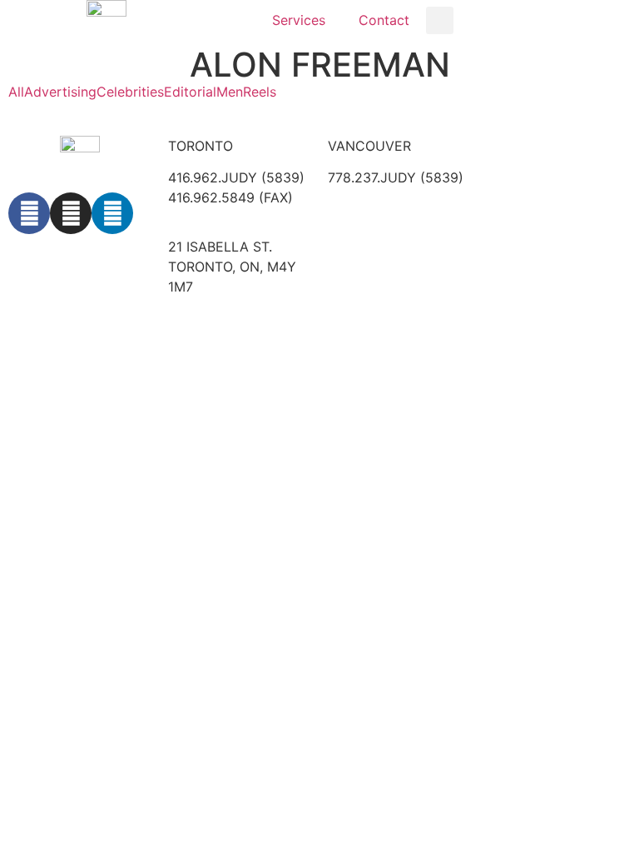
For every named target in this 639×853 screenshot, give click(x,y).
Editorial (190, 91)
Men (229, 91)
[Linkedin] (112, 213)
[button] (439, 20)
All (16, 91)
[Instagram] (71, 213)
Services (298, 20)
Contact (384, 20)
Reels (259, 91)
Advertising (60, 91)
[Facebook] (29, 213)
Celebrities (130, 91)
